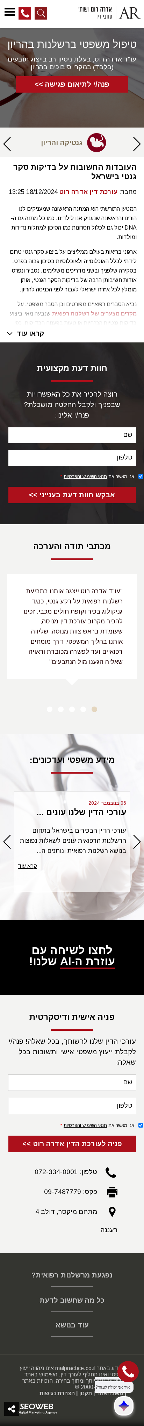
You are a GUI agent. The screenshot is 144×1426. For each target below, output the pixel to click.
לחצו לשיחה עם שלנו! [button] (72, 955)
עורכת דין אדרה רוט (88, 191)
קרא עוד (27, 866)
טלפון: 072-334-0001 (66, 1171)
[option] (72, 143)
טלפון (124, 457)
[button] (137, 147)
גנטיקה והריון (61, 142)
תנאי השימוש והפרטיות (85, 476)
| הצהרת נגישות (58, 1393)
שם (127, 434)
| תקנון (87, 1393)
